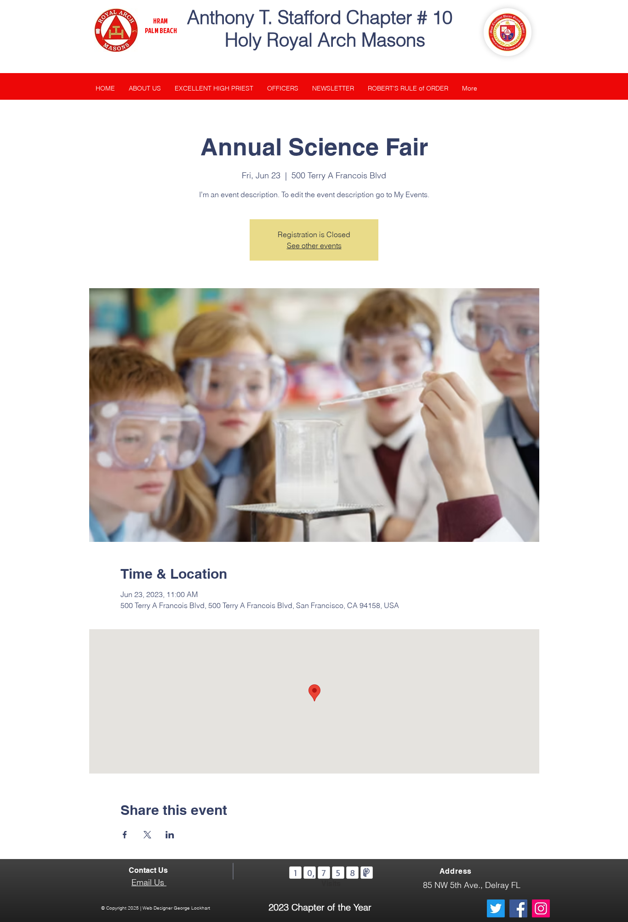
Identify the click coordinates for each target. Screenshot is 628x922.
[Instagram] (541, 908)
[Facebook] (518, 908)
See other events (314, 245)
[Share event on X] (147, 834)
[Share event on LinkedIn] (170, 834)
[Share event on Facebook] (124, 834)
